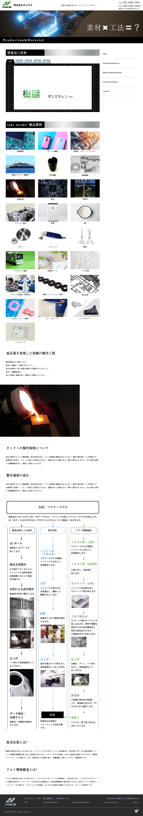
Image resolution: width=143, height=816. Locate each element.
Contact (106, 91)
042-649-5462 (130, 5)
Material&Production (112, 73)
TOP (105, 54)
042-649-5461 (130, 2)
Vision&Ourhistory (111, 63)
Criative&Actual (110, 82)
